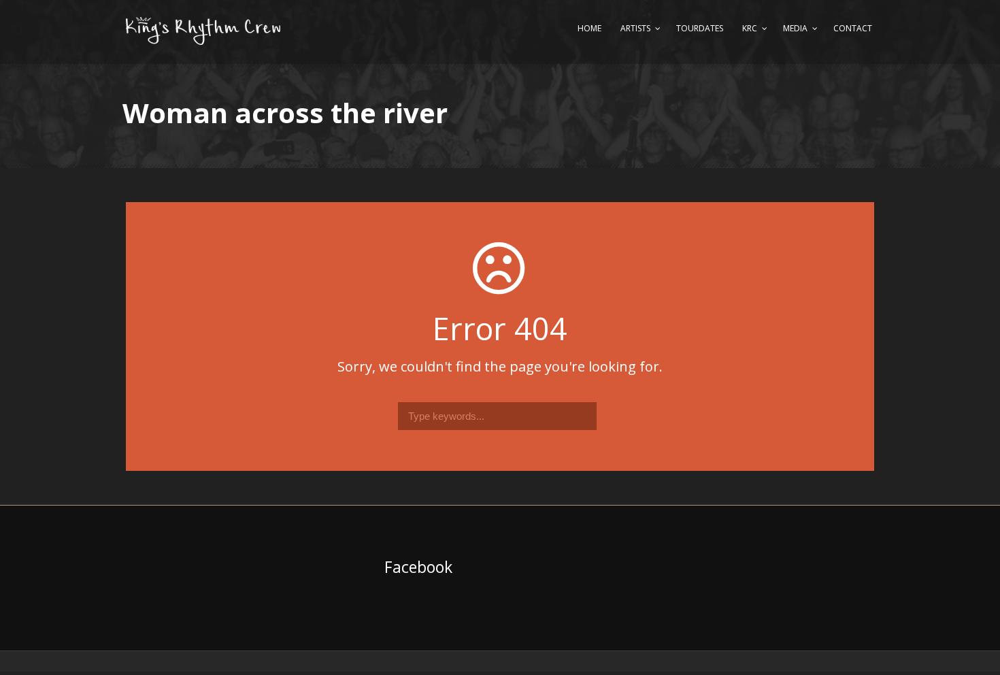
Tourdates (699, 28)
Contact (852, 28)
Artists (635, 28)
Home (589, 28)
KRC (749, 28)
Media (795, 28)
